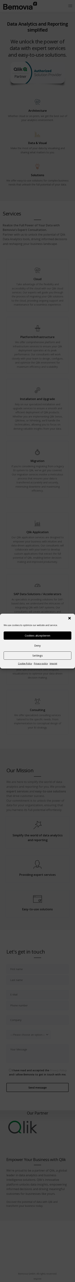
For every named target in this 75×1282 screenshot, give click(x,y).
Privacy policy (41, 663)
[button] (69, 618)
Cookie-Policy (25, 663)
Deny (37, 645)
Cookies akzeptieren (37, 635)
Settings (37, 655)
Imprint (53, 663)
